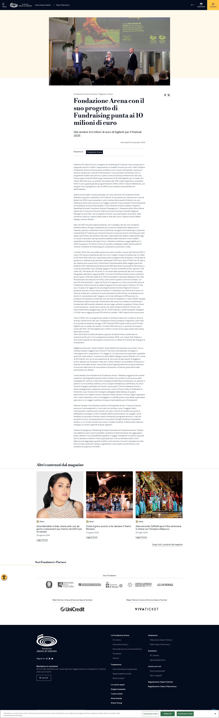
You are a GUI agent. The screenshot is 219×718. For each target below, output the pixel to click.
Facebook (165, 95)
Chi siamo (117, 640)
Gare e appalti (156, 675)
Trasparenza (116, 664)
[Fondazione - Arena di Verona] (21, 5)
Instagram (47, 659)
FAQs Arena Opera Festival (161, 640)
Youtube (52, 659)
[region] (109, 714)
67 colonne (154, 655)
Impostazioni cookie (150, 714)
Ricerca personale (157, 671)
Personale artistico (120, 644)
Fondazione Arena (94, 152)
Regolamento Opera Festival (160, 682)
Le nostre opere (118, 684)
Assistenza (152, 635)
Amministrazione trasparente (125, 669)
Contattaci (117, 653)
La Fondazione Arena (120, 635)
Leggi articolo (42, 540)
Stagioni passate (118, 689)
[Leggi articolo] (59, 494)
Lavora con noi (154, 666)
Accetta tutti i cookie (185, 714)
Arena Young (116, 703)
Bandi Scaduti (118, 678)
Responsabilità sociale (122, 673)
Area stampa (116, 698)
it (192, 5)
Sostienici (152, 651)
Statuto (116, 658)
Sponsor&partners (157, 660)
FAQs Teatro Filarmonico (160, 644)
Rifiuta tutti (167, 714)
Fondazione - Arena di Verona (46, 643)
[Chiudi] (215, 713)
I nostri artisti (117, 694)
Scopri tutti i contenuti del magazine (167, 544)
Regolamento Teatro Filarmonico (162, 686)
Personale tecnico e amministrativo (127, 649)
